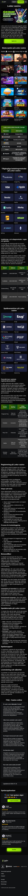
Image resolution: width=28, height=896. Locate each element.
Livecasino (10, 51)
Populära (3, 51)
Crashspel (17, 51)
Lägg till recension (14, 800)
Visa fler (14, 849)
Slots (23, 51)
